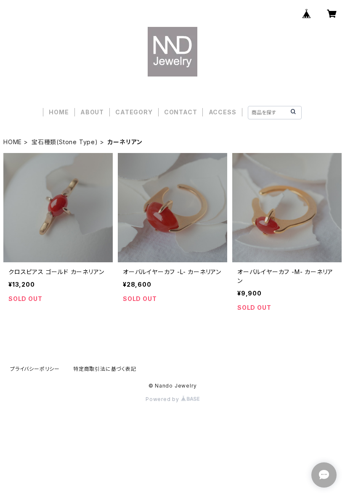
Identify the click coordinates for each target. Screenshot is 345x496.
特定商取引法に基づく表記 (104, 369)
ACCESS (222, 112)
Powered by (163, 399)
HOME (59, 112)
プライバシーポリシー (35, 369)
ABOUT (92, 112)
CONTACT (180, 112)
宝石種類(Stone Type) (65, 141)
